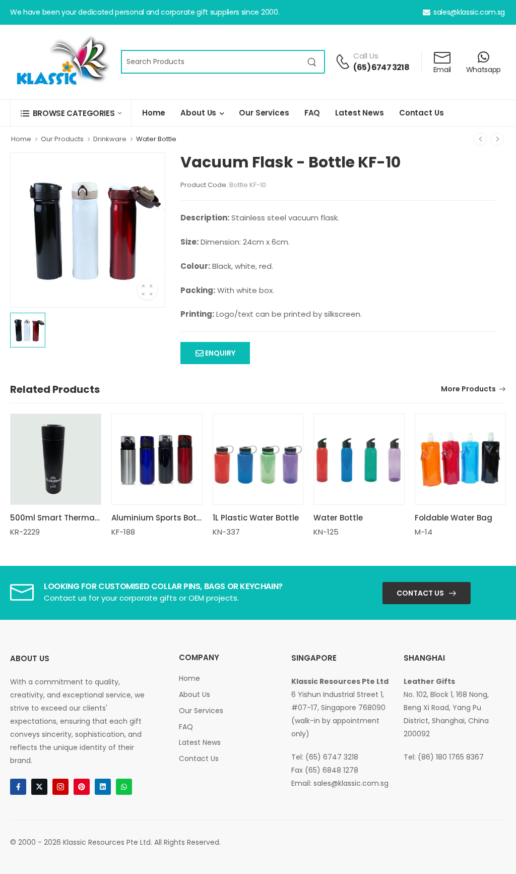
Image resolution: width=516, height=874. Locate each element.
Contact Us (421, 112)
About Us (198, 112)
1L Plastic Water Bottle (256, 517)
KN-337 (226, 532)
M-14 (423, 532)
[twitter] (39, 787)
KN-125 (326, 532)
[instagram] (60, 787)
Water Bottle (156, 139)
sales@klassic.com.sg (469, 12)
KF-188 (123, 532)
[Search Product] (312, 62)
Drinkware (109, 139)
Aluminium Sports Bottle (159, 517)
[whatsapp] (124, 787)
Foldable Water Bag (453, 517)
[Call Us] (342, 61)
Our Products (62, 139)
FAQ (312, 112)
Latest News (359, 112)
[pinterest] (82, 787)
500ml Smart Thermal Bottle (66, 517)
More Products (468, 389)
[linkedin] (103, 787)
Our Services (264, 112)
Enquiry (219, 353)
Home (153, 112)
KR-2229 (25, 532)
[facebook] (18, 787)
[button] (71, 113)
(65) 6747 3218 (381, 67)
